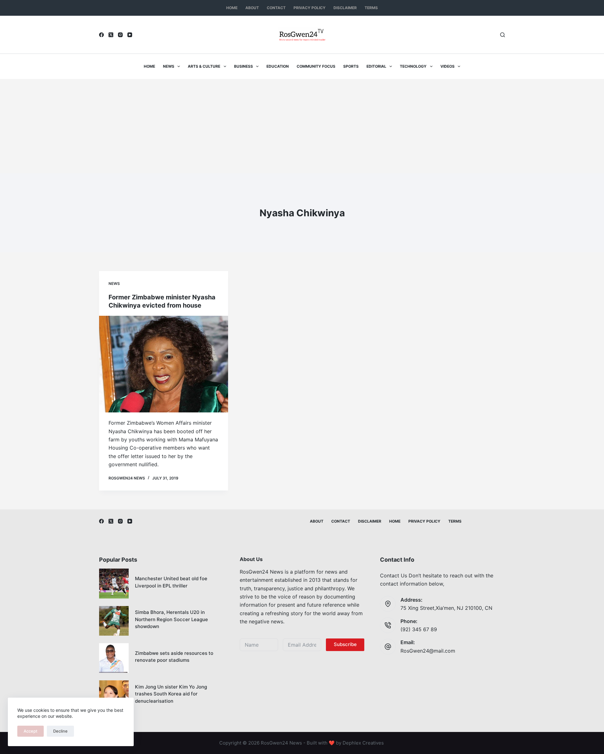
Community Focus (316, 66)
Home (232, 7)
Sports (351, 66)
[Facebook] (101, 34)
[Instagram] (120, 34)
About (252, 7)
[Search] (502, 34)
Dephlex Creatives (363, 743)
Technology (413, 66)
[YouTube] (129, 34)
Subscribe (345, 644)
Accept (30, 731)
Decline (60, 731)
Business (243, 66)
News (168, 66)
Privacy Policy (310, 7)
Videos (447, 66)
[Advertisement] (302, 126)
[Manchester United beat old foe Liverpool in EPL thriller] (114, 583)
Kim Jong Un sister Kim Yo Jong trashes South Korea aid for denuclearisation (171, 694)
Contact (276, 7)
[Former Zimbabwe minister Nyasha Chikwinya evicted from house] (163, 364)
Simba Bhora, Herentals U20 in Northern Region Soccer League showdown (171, 619)
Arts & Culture (204, 66)
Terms (371, 7)
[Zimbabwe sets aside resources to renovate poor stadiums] (114, 658)
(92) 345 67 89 (418, 629)
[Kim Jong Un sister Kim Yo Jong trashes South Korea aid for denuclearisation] (114, 695)
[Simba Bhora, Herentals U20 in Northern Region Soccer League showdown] (114, 621)
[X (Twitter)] (111, 34)
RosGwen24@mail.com (427, 651)
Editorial (376, 66)
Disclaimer (345, 7)
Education (277, 66)
